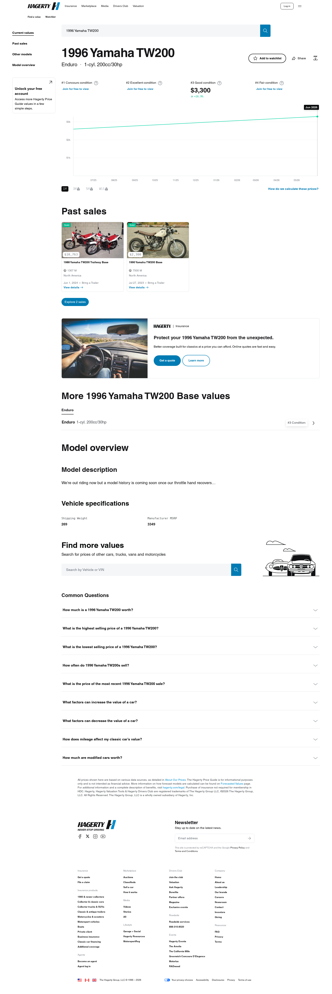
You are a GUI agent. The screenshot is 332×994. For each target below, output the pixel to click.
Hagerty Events (177, 941)
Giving (218, 917)
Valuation (174, 882)
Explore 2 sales (75, 301)
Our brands (221, 892)
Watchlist (50, 17)
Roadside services (179, 921)
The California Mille (179, 951)
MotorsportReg (131, 941)
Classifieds (129, 882)
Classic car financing (89, 941)
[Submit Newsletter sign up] (249, 838)
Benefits (173, 892)
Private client (85, 931)
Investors (220, 912)
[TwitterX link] (87, 836)
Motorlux (174, 961)
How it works (130, 892)
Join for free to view (76, 88)
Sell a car (128, 887)
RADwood (174, 966)
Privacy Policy (237, 847)
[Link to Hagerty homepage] (97, 825)
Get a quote (167, 360)
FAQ (217, 931)
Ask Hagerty (176, 887)
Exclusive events (178, 907)
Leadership (221, 887)
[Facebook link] (80, 836)
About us (220, 882)
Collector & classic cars (91, 902)
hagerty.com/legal (173, 787)
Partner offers (176, 897)
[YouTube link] (103, 836)
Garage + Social (132, 931)
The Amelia (175, 946)
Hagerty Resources (134, 936)
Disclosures (218, 980)
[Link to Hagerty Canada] (87, 980)
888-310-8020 (176, 926)
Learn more (196, 360)
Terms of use (244, 980)
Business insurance (89, 936)
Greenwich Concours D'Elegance (187, 956)
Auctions (128, 877)
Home (218, 877)
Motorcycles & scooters (91, 916)
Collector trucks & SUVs (91, 907)
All (124, 916)
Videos (127, 907)
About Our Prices (175, 779)
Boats (81, 926)
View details (71, 287)
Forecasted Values (232, 783)
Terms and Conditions (186, 851)
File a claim (84, 882)
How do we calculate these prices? (293, 188)
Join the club (176, 877)
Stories (127, 911)
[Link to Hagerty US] (80, 980)
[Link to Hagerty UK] (94, 980)
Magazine (174, 902)
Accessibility (202, 980)
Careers (219, 897)
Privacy (219, 936)
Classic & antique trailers (91, 911)
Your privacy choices (182, 980)
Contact (219, 907)
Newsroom (221, 902)
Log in (287, 6)
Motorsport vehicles (89, 921)
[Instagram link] (95, 836)
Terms (218, 941)
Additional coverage (89, 946)
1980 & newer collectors (91, 897)
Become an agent (87, 961)
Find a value (34, 17)
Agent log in (84, 966)
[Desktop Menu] (300, 6)
